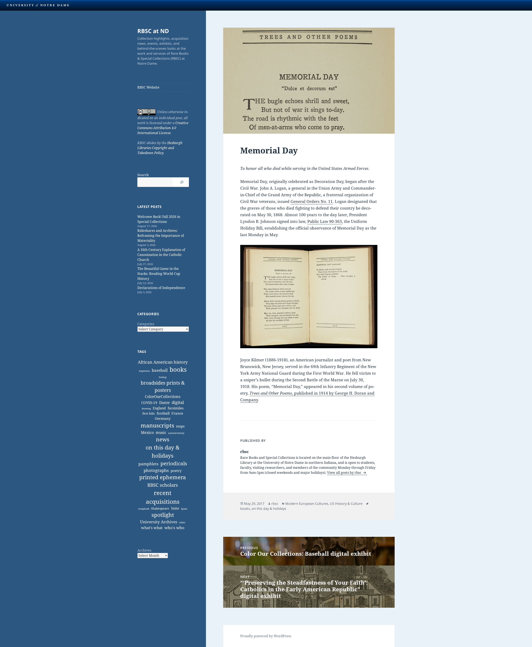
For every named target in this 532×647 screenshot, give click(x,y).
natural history (176, 433)
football (163, 413)
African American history (163, 362)
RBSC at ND (153, 31)
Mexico (147, 432)
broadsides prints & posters (163, 386)
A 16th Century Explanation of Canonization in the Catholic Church (161, 254)
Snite (175, 508)
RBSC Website (148, 87)
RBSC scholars (162, 485)
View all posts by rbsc (344, 472)
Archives (144, 550)
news (162, 439)
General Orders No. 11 (312, 201)
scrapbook (143, 508)
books (178, 369)
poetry (176, 470)
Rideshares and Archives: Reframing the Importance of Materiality (160, 235)
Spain (184, 508)
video (182, 522)
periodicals (173, 463)
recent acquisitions (163, 497)
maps (180, 426)
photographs (156, 470)
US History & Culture (346, 503)
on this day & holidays (163, 451)
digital (178, 402)
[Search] (182, 182)
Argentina (144, 370)
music (161, 432)
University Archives (158, 522)
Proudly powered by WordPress (265, 636)
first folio (148, 413)
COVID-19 (149, 402)
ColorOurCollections (162, 396)
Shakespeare (160, 508)
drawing (146, 408)
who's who (174, 527)
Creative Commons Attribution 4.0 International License (162, 128)
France (177, 413)
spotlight (162, 514)
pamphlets (148, 463)
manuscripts (157, 425)
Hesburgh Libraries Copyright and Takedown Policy (159, 148)
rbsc (274, 503)
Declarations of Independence (161, 287)
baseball (160, 370)
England (159, 408)
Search (143, 175)
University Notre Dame (38, 5)
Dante (164, 402)
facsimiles (175, 408)
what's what (152, 527)
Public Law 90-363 (324, 221)
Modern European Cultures (306, 503)
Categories (145, 324)
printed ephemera (162, 477)
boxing (162, 377)
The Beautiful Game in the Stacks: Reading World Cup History (158, 273)
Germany (163, 418)
